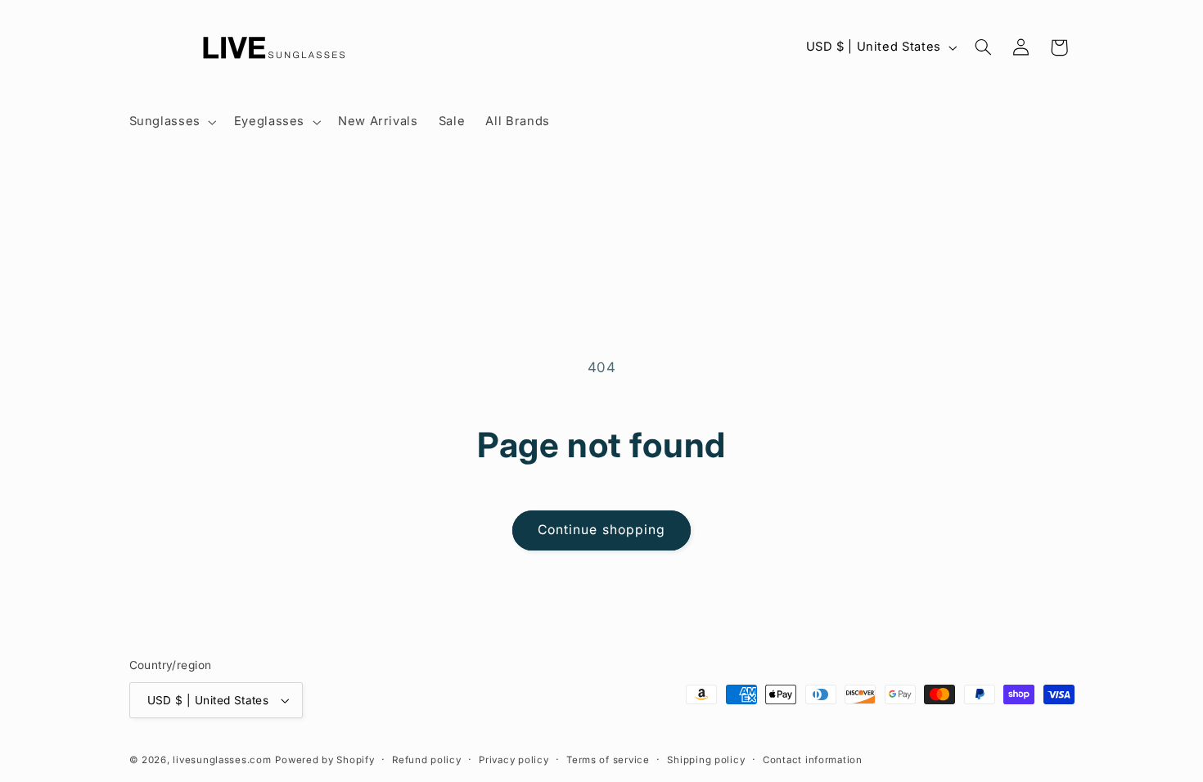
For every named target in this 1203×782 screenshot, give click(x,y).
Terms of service (608, 760)
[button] (171, 122)
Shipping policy (706, 760)
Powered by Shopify (324, 760)
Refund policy (427, 760)
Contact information (813, 760)
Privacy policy (513, 760)
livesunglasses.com (222, 760)
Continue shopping (601, 529)
